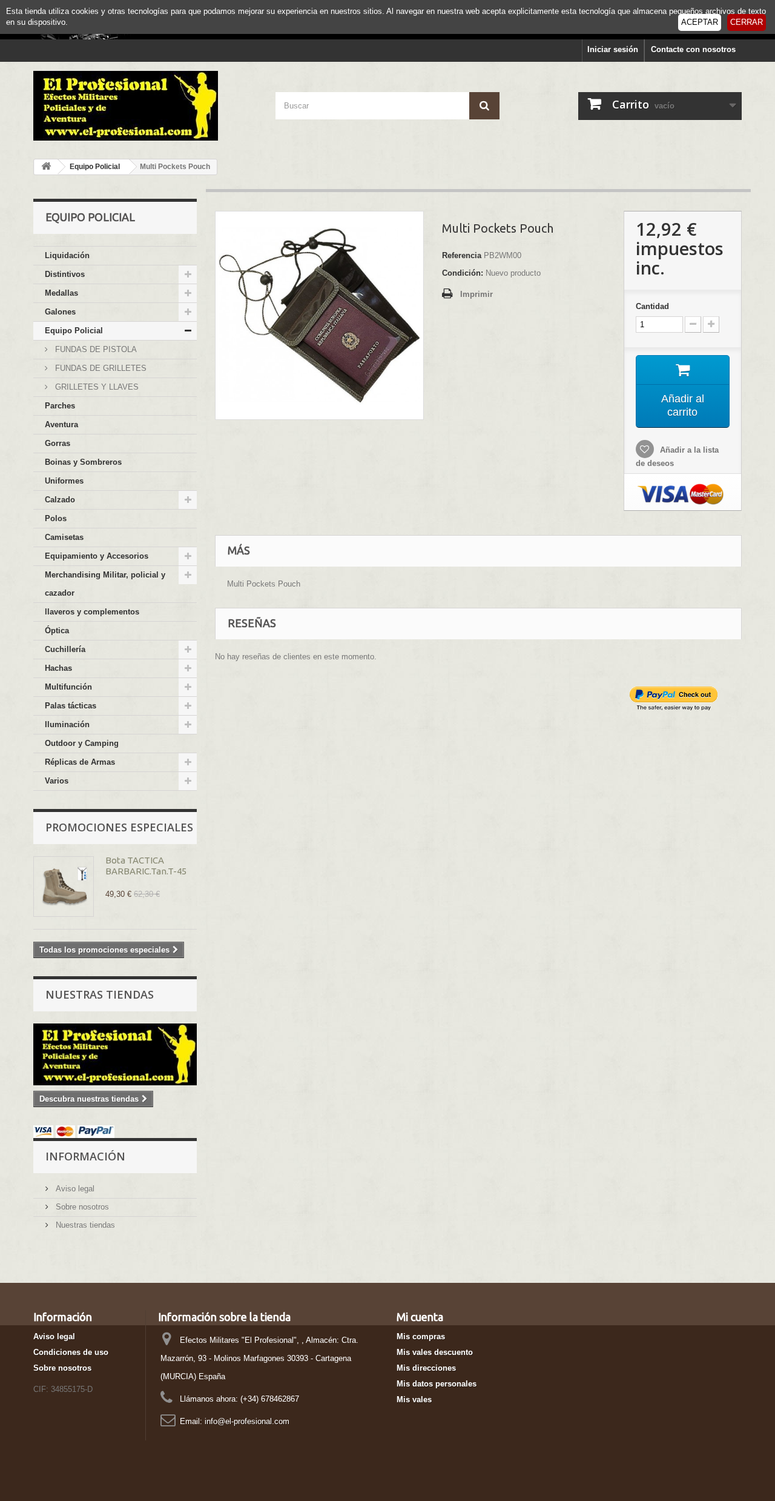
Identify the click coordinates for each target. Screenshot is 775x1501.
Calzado (60, 499)
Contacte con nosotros (693, 49)
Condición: (462, 273)
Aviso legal (73, 1188)
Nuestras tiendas (99, 994)
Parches (60, 405)
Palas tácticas (70, 705)
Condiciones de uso (70, 1352)
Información (85, 1156)
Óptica (57, 630)
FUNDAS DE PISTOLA (95, 349)
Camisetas (64, 537)
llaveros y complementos (92, 611)
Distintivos (65, 274)
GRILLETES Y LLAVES (96, 386)
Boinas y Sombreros (83, 462)
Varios (56, 780)
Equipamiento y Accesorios (96, 556)
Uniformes (64, 480)
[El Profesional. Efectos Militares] (145, 106)
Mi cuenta (420, 1317)
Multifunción (68, 686)
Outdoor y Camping (82, 743)
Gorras (57, 443)
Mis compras (421, 1336)
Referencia (461, 255)
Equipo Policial (74, 330)
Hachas (58, 668)
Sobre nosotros (81, 1206)
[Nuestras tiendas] (115, 1054)
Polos (56, 518)
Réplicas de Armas (80, 762)
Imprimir (476, 294)
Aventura (61, 424)
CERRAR (746, 22)
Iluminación (67, 724)
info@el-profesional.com (247, 1421)
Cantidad (652, 306)
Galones (60, 311)
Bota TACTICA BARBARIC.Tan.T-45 (145, 865)
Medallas (61, 293)
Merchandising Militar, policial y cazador (105, 583)
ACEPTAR (699, 22)
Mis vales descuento (435, 1352)
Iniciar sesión (612, 49)
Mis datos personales (437, 1383)
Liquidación (67, 255)
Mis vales (414, 1399)
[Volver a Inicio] (46, 167)
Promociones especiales (119, 827)
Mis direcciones (426, 1368)
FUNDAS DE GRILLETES (100, 368)
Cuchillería (65, 649)
